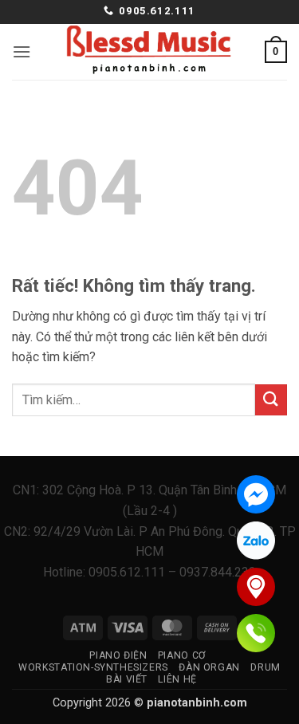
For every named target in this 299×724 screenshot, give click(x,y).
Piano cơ (182, 655)
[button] (21, 51)
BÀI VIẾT (127, 679)
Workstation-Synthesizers (93, 667)
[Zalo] (256, 540)
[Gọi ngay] (256, 633)
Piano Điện (118, 655)
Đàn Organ (209, 667)
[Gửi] (271, 399)
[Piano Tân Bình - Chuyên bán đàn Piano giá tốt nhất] (150, 52)
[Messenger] (256, 494)
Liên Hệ (177, 679)
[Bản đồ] (256, 587)
